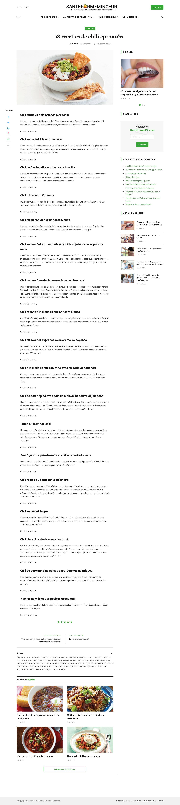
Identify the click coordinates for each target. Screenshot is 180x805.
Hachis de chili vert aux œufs (83, 756)
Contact (157, 7)
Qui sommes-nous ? (108, 17)
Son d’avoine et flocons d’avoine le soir (141, 184)
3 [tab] (144, 104)
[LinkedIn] (8, 128)
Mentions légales (149, 801)
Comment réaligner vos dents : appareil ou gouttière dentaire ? (139, 93)
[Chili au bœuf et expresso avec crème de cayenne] (40, 699)
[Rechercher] (162, 17)
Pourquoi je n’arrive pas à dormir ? (139, 204)
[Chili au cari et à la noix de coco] (40, 740)
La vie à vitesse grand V (79, 639)
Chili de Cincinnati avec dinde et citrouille (85, 716)
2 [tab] (142, 104)
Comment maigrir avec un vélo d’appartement (144, 170)
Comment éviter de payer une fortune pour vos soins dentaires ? (150, 263)
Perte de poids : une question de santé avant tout (149, 250)
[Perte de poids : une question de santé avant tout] (127, 251)
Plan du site (137, 801)
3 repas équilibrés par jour (136, 173)
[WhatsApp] (8, 139)
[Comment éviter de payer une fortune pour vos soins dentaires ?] (127, 265)
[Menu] (18, 17)
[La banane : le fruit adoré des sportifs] (127, 238)
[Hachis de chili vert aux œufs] (90, 740)
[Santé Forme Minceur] (92, 7)
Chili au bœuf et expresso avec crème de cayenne (38, 716)
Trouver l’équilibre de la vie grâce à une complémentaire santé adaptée (148, 277)
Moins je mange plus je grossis (138, 181)
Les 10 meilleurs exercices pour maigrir (141, 166)
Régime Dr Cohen (132, 177)
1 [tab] (140, 104)
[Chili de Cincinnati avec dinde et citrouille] (90, 699)
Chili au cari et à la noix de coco (35, 756)
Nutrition (90, 29)
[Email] (8, 144)
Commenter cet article (64, 770)
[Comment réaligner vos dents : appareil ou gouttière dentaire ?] (142, 73)
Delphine (75, 44)
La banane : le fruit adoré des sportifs (148, 236)
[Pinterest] (8, 133)
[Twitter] (8, 122)
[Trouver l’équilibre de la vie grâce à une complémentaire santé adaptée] (127, 278)
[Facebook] (8, 117)
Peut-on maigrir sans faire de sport (140, 188)
